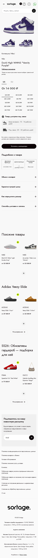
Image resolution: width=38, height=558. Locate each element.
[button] (4, 4)
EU (12, 82)
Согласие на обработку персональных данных (16, 489)
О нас (3, 493)
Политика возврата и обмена (10, 455)
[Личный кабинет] (29, 4)
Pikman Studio (23, 555)
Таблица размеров (8, 69)
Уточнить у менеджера (19, 146)
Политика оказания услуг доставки (12, 463)
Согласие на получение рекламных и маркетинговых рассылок (18, 484)
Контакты (4, 467)
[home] (11, 4)
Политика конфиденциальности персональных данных (19, 451)
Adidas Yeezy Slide (14, 286)
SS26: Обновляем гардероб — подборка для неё (17, 350)
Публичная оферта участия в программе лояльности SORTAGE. (17, 472)
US (4, 82)
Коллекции (6, 53)
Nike (12, 53)
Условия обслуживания (9, 459)
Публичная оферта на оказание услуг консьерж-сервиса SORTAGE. (19, 478)
